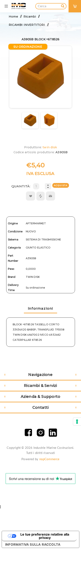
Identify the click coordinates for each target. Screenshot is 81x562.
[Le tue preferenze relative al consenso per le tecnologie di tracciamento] (77, 421)
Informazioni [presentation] (40, 308)
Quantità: (20, 186)
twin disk (50, 147)
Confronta (40, 196)
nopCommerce (49, 459)
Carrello (76, 3)
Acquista (61, 185)
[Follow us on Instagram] (40, 432)
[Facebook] (28, 432)
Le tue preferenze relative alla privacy (44, 536)
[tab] (40, 308)
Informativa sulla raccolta (32, 544)
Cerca (62, 5)
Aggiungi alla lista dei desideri (30, 196)
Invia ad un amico (50, 196)
